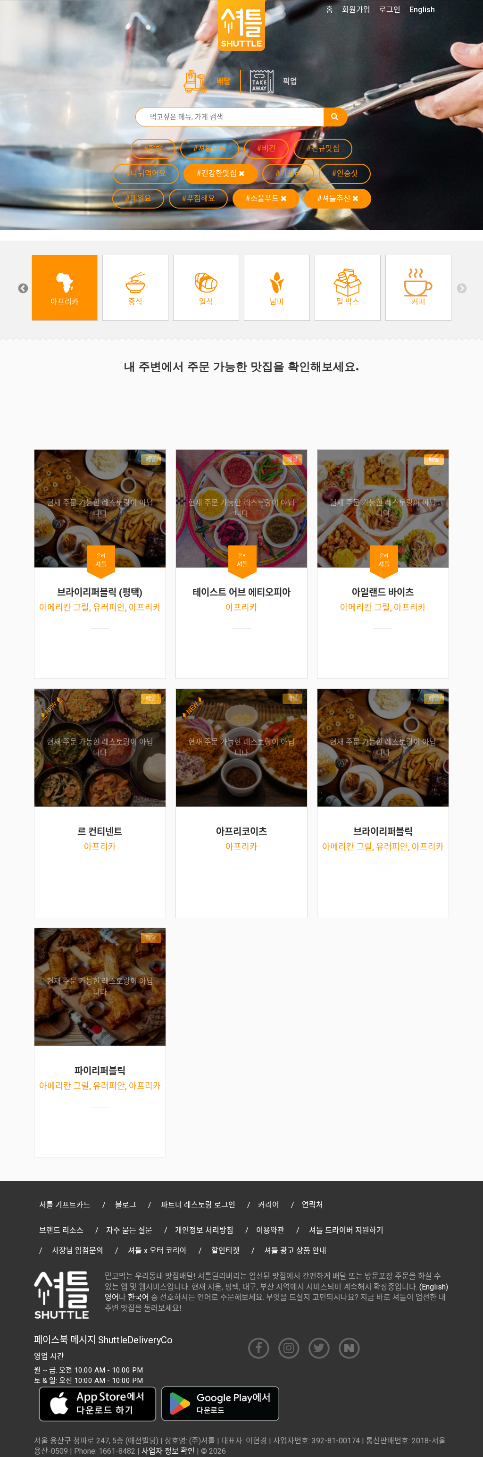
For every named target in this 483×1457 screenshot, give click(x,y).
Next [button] (461, 288)
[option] (65, 288)
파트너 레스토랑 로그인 (198, 1204)
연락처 (312, 1204)
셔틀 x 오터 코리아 (157, 1250)
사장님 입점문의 (77, 1250)
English (422, 9)
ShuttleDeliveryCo (135, 1340)
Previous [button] (22, 288)
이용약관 (270, 1230)
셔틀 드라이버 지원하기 (346, 1230)
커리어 (268, 1204)
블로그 (125, 1204)
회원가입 (356, 9)
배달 (224, 81)
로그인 (389, 9)
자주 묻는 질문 (129, 1230)
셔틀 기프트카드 (65, 1204)
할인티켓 (225, 1250)
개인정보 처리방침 (204, 1230)
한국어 (138, 1297)
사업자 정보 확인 (168, 1451)
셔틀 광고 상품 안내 (295, 1250)
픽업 (290, 81)
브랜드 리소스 (61, 1230)
